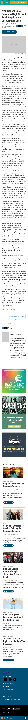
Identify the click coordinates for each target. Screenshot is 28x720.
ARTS (4, 523)
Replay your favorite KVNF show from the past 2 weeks (14, 420)
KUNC (13, 306)
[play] (2, 718)
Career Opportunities (8, 689)
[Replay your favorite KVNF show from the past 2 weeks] (14, 405)
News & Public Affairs (12, 309)
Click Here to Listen (14, 426)
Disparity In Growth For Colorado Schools (14, 485)
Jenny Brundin (6, 647)
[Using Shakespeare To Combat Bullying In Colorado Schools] (13, 514)
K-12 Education (10, 313)
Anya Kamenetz (6, 623)
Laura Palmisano (6, 489)
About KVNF (6, 686)
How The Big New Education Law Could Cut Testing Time (13, 617)
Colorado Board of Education (14, 320)
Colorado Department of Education (15, 316)
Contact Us (5, 693)
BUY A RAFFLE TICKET (19, 2)
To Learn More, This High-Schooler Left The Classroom (14, 641)
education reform (11, 323)
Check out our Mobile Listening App (11, 699)
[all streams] (26, 718)
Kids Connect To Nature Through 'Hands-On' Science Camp (12, 572)
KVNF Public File (7, 696)
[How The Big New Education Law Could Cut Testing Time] (13, 603)
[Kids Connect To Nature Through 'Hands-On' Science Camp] (13, 557)
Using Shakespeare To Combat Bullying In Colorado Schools (13, 528)
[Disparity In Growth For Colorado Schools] (13, 472)
